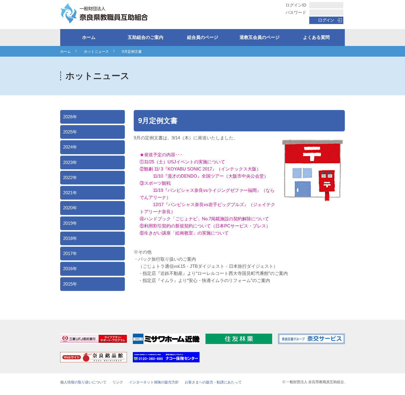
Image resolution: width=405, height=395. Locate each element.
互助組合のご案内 (145, 37)
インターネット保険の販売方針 (154, 382)
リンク (117, 382)
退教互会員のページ (260, 37)
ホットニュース (96, 52)
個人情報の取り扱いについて (83, 382)
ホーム (88, 37)
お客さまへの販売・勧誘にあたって (213, 382)
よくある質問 (316, 37)
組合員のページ (202, 37)
